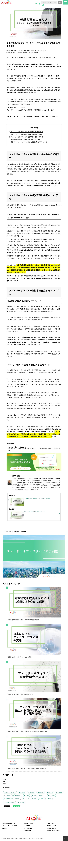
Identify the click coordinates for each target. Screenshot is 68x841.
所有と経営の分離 (10, 802)
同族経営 (17, 799)
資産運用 (41, 792)
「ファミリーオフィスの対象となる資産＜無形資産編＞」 (25, 110)
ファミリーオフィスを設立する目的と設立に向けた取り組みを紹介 (27, 731)
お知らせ (5, 779)
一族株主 (21, 802)
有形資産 (22, 792)
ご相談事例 (27, 826)
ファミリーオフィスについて (9, 826)
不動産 (27, 795)
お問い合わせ (36, 4)
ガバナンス (52, 795)
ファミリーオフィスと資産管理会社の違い (20, 694)
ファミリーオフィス (13, 52)
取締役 (49, 799)
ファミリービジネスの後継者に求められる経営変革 (26, 132)
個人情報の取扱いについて (54, 830)
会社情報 (4, 828)
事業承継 (36, 52)
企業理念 (8, 799)
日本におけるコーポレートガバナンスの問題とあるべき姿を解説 (27, 768)
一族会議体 (30, 52)
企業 (42, 799)
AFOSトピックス (28, 823)
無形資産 (20, 52)
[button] (65, 2)
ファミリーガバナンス (39, 795)
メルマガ (26, 799)
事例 (35, 799)
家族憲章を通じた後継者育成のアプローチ (26, 139)
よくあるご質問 (28, 828)
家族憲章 (25, 52)
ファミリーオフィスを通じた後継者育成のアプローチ (30, 142)
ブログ (44, 51)
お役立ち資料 (27, 830)
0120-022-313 (43, 5)
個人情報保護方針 (51, 828)
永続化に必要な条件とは (8, 823)
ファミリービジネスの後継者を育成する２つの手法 (26, 137)
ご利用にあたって (51, 826)
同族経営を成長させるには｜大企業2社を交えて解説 (23, 620)
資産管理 (50, 792)
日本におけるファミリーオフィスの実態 (19, 657)
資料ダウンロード (39, 4)
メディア (5, 781)
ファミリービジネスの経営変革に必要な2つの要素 (26, 134)
